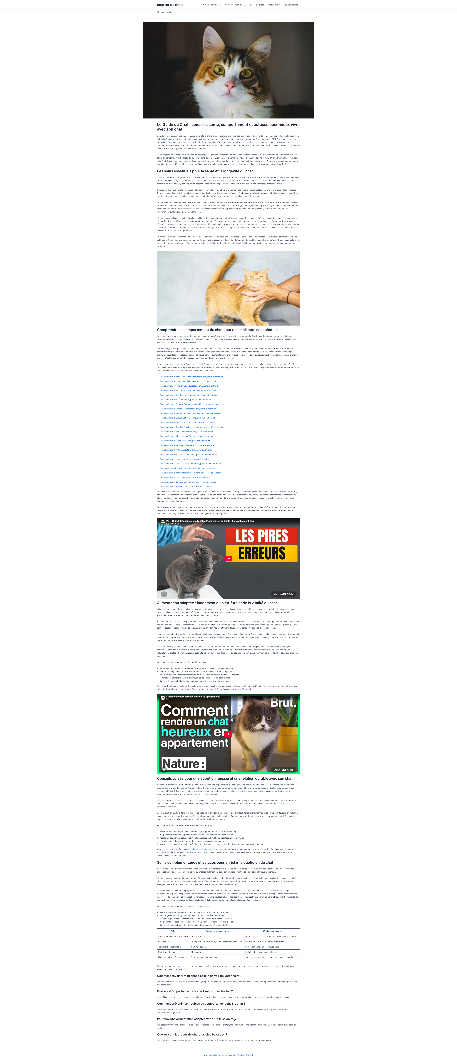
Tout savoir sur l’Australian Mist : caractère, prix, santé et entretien (189, 386)
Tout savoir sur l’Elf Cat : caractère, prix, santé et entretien (185, 450)
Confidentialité (210, 1055)
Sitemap (223, 1055)
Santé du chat (274, 5)
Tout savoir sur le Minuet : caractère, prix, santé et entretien (186, 436)
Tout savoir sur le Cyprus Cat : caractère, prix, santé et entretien (188, 418)
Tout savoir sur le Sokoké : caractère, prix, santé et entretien (186, 486)
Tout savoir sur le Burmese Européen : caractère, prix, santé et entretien (191, 404)
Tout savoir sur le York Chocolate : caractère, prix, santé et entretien (190, 473)
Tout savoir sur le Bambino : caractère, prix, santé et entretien (187, 445)
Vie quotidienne (291, 5)
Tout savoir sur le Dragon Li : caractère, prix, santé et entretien (187, 409)
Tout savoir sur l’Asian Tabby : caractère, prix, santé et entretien (188, 390)
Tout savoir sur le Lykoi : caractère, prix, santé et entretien (185, 459)
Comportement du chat (235, 5)
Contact (249, 1055)
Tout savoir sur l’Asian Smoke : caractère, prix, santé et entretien (188, 395)
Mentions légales (236, 1055)
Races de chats (257, 5)
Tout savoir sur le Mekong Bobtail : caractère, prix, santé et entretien (190, 413)
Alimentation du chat (212, 5)
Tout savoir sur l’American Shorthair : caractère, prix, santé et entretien (191, 376)
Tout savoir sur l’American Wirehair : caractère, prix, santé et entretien (190, 381)
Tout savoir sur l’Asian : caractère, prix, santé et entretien (185, 399)
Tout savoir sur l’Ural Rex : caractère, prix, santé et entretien (186, 468)
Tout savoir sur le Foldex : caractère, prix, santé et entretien (186, 431)
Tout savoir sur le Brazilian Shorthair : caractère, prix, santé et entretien (191, 427)
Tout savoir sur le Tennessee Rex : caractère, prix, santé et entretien (190, 463)
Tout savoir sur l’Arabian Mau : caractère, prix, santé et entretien (188, 422)
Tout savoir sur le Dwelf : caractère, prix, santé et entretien (186, 440)
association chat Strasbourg (239, 791)
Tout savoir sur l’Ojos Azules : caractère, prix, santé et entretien (188, 454)
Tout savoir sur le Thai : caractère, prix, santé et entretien (185, 477)
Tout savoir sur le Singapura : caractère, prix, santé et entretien (187, 482)
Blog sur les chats (170, 5)
